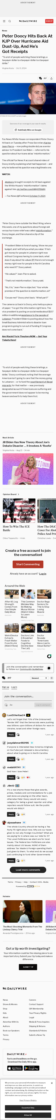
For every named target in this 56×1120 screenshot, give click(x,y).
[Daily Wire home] (28, 21)
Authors (6, 1026)
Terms (5, 1035)
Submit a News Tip (37, 1035)
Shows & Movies (10, 1004)
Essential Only (28, 1108)
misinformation (43, 230)
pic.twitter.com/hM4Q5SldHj (31, 189)
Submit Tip (28, 967)
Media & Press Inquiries (39, 1022)
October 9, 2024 (37, 196)
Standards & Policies (38, 1031)
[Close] (52, 1083)
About (5, 1017)
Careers (32, 1000)
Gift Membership (36, 1009)
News (5, 1000)
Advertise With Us (11, 1022)
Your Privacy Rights (37, 1013)
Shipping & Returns (37, 1026)
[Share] (51, 78)
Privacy (6, 1039)
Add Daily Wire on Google (29, 130)
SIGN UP (49, 21)
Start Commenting (28, 564)
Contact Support (36, 1004)
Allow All (28, 1115)
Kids (5, 1013)
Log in (42, 573)
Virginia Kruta (8, 68)
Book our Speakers (11, 1031)
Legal (31, 1017)
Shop (5, 1009)
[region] (28, 1099)
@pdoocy (9, 182)
